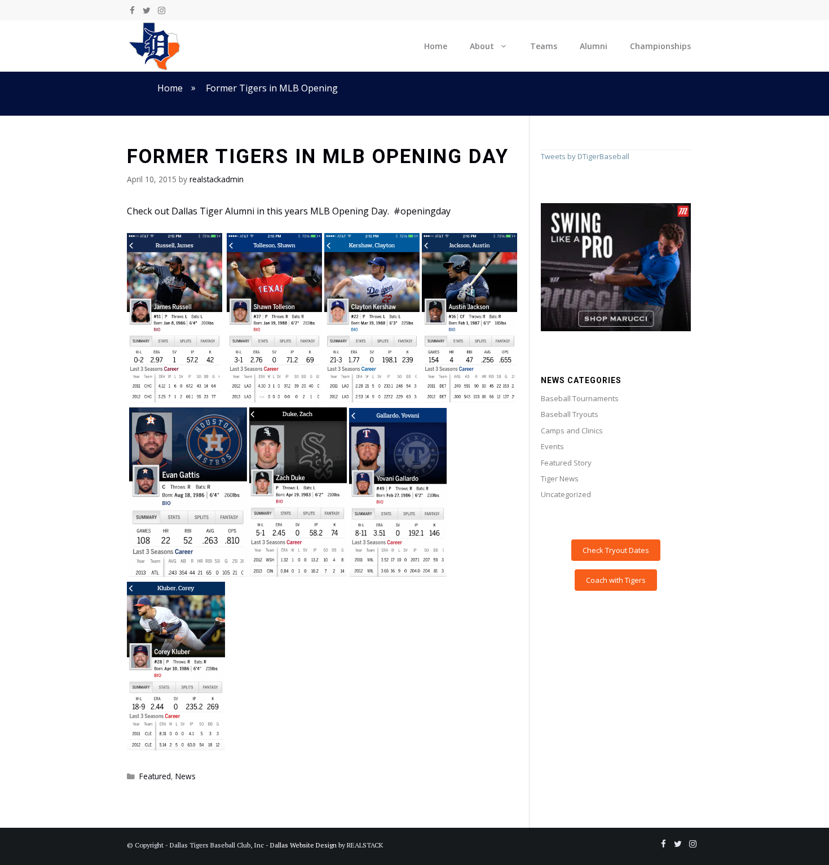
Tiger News (560, 478)
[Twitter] (147, 11)
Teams (543, 46)
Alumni (593, 46)
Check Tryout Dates (616, 550)
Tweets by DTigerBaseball (585, 156)
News (185, 776)
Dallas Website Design (303, 845)
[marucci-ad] (616, 328)
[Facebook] (132, 11)
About (482, 46)
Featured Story (566, 463)
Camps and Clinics (572, 430)
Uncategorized (566, 494)
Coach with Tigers (616, 580)
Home (435, 46)
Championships (660, 46)
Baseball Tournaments (580, 398)
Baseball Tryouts (569, 414)
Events (552, 446)
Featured (155, 776)
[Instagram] (161, 11)
